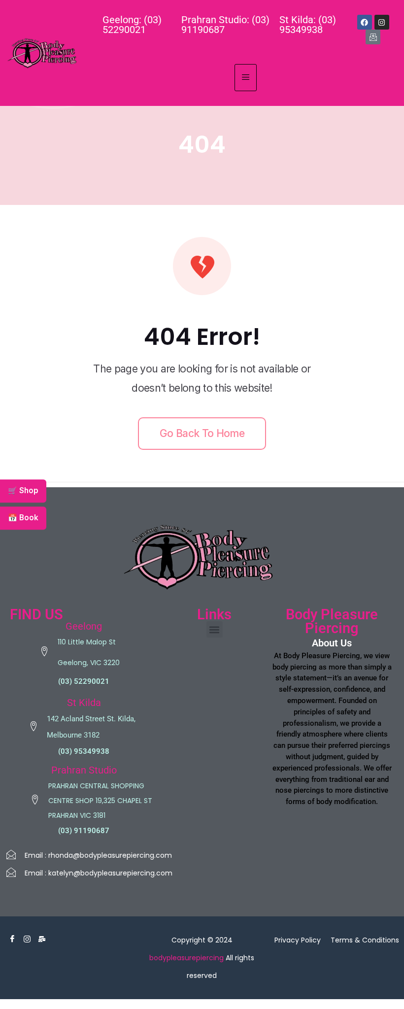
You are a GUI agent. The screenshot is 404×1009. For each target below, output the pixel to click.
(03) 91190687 (83, 830)
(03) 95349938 (83, 751)
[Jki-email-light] (373, 37)
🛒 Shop (23, 490)
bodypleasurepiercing (186, 958)
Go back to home (202, 433)
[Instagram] (381, 22)
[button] (214, 629)
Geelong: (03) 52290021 (132, 24)
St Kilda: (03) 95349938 (307, 24)
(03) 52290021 (83, 681)
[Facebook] (364, 22)
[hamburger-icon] (246, 77)
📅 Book (23, 517)
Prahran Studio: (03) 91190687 (225, 24)
